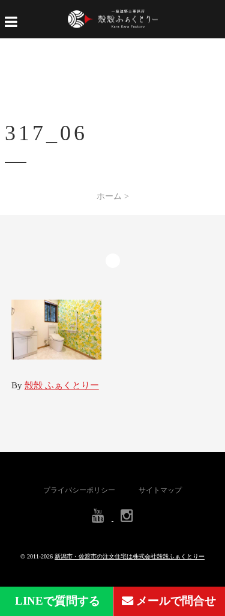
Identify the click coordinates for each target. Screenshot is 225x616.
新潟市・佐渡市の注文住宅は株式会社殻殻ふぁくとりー (130, 556)
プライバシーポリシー (79, 490)
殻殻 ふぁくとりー (62, 385)
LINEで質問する (56, 600)
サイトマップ (160, 490)
